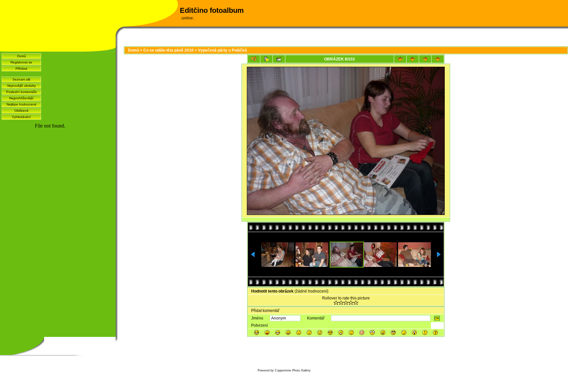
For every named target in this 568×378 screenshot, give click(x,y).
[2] (341, 302)
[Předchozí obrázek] (413, 59)
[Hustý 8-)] (330, 332)
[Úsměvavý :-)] (288, 332)
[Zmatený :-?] (351, 332)
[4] (350, 302)
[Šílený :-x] (382, 332)
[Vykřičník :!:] (424, 332)
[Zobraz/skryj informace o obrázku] (266, 59)
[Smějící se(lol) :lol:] (256, 332)
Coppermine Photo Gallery (293, 370)
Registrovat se (21, 62)
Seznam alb (21, 79)
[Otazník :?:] (435, 332)
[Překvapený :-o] (340, 332)
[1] (336, 302)
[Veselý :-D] (277, 332)
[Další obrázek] (425, 59)
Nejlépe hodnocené (21, 104)
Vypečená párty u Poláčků (222, 50)
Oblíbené (21, 110)
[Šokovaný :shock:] (372, 332)
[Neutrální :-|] (298, 332)
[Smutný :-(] (309, 332)
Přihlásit (21, 68)
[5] (355, 302)
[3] (345, 302)
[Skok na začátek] (400, 59)
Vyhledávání (21, 117)
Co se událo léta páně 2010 (168, 50)
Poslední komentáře (21, 92)
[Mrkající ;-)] (403, 332)
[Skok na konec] (438, 59)
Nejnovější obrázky (21, 85)
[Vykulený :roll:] (393, 332)
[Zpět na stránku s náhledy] (254, 59)
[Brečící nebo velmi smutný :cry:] (319, 332)
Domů (21, 56)
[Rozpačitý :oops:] (361, 332)
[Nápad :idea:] (414, 332)
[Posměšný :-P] (267, 332)
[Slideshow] (279, 59)
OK (437, 318)
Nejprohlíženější (21, 98)
